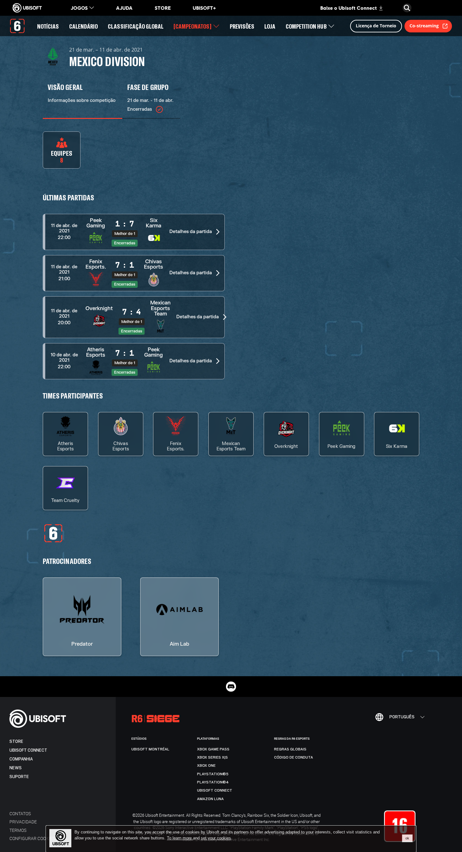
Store (16, 741)
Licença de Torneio (376, 26)
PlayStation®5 (212, 774)
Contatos (20, 813)
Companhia (21, 759)
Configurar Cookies (32, 838)
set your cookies (216, 838)
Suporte (19, 776)
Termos (17, 830)
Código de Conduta (293, 757)
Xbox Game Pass (213, 749)
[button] (134, 232)
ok (407, 838)
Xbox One (206, 765)
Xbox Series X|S (212, 757)
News (15, 768)
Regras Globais (290, 749)
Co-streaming (424, 26)
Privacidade (23, 822)
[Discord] (231, 686)
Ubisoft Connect (28, 750)
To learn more (180, 838)
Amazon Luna (210, 799)
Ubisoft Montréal (150, 749)
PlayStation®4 (213, 782)
